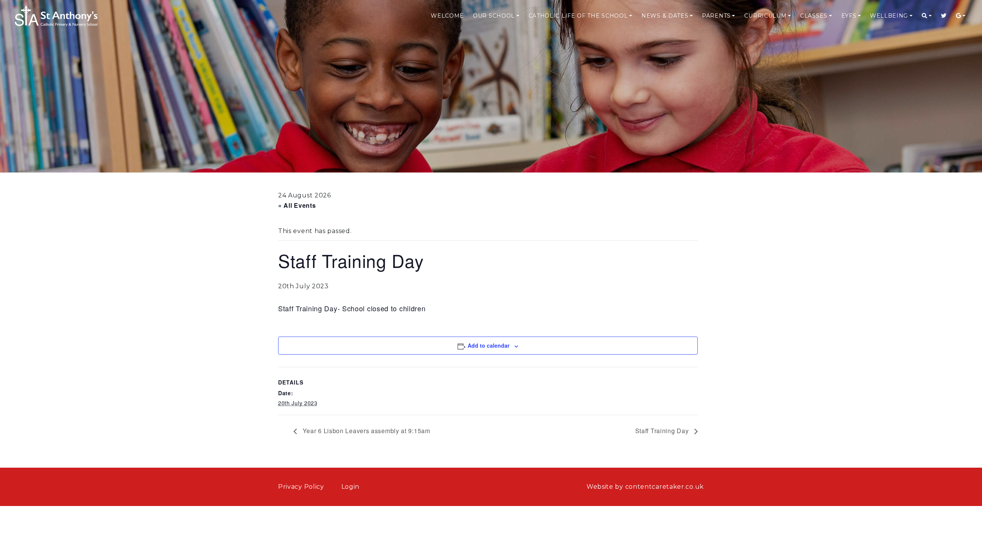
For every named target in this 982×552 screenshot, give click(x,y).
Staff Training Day (662, 430)
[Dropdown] (926, 16)
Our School (494, 15)
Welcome (447, 15)
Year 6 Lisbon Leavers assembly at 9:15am (365, 430)
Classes (813, 15)
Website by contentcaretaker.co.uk (645, 486)
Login (350, 486)
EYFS (849, 15)
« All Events (297, 205)
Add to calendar (488, 345)
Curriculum (765, 15)
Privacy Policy (301, 486)
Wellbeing (889, 15)
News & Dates (664, 15)
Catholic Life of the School (578, 15)
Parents (716, 15)
